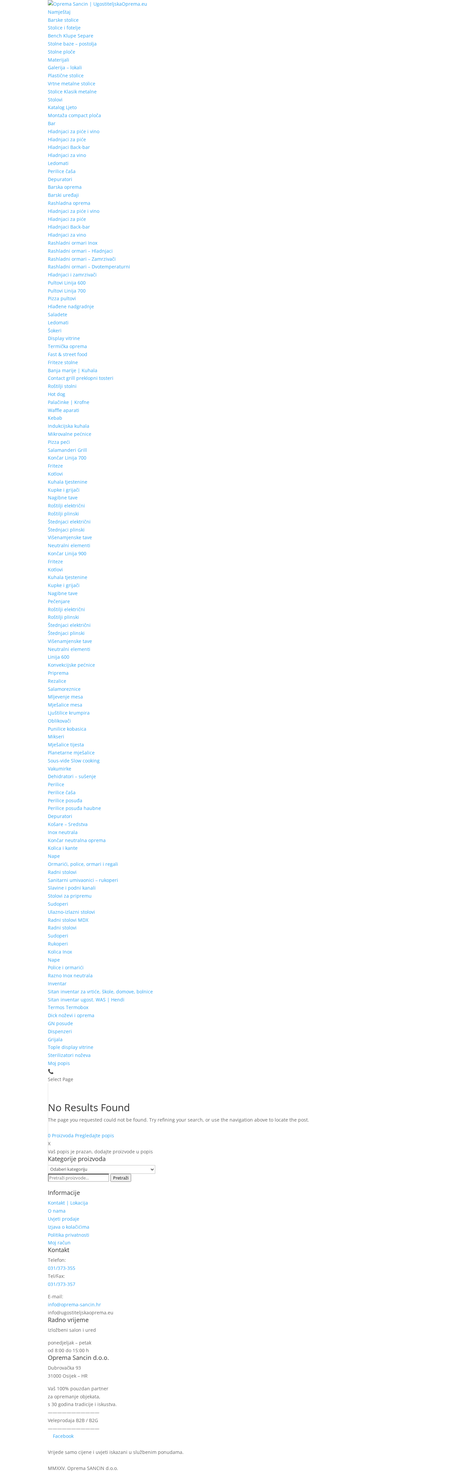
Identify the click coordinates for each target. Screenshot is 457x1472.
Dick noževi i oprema (71, 1015)
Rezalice (57, 681)
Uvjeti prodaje (63, 1219)
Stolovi (55, 99)
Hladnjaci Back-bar (69, 147)
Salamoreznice (64, 689)
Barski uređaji (63, 195)
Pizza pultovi (62, 298)
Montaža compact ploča (74, 115)
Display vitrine (64, 338)
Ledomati (58, 163)
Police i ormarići (66, 967)
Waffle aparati (63, 410)
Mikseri (56, 736)
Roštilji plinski (63, 513)
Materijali (58, 60)
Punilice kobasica (67, 729)
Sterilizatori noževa (69, 1055)
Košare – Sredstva (68, 824)
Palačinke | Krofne (68, 402)
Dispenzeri (60, 1031)
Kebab (55, 418)
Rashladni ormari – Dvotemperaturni (89, 266)
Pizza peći (59, 442)
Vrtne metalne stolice (71, 83)
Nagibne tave (63, 497)
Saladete (57, 314)
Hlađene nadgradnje (71, 306)
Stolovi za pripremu (70, 896)
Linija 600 (58, 657)
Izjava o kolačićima (68, 1227)
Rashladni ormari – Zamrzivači (82, 259)
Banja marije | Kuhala (72, 370)
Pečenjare (59, 601)
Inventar (57, 983)
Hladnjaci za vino (67, 155)
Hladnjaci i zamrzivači (72, 274)
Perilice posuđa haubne (74, 808)
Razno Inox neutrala (70, 975)
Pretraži (120, 1178)
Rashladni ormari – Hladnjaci (80, 251)
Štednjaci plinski (66, 529)
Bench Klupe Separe (70, 35)
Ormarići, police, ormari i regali (83, 864)
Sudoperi (58, 904)
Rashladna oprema (69, 203)
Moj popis (59, 1063)
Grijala (55, 1039)
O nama (57, 1211)
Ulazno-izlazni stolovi (71, 912)
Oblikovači (59, 721)
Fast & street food (67, 354)
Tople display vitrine (70, 1047)
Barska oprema (65, 187)
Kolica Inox (60, 952)
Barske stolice (63, 20)
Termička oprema (67, 346)
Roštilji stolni (62, 386)
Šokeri (55, 330)
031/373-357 (61, 1284)
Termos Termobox (68, 1007)
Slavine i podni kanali (72, 888)
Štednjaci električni (69, 521)
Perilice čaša (62, 171)
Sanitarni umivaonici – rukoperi (83, 880)
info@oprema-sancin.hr (74, 1304)
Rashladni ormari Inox (72, 243)
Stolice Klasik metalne (72, 91)
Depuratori (60, 179)
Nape (54, 856)
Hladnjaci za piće (67, 139)
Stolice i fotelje (64, 27)
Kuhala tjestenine (67, 482)
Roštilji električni (66, 505)
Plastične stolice (66, 75)
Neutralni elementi (69, 545)
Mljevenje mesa (65, 696)
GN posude (60, 1023)
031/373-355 (61, 1268)
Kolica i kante (63, 848)
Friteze (55, 466)
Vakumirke (59, 768)
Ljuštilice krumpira (69, 713)
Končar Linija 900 (67, 553)
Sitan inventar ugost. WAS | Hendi (86, 999)
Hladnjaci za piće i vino (73, 131)
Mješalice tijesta (66, 744)
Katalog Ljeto (62, 107)
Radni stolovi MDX (68, 920)
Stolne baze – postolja (72, 43)
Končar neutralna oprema (77, 840)
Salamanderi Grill (67, 450)
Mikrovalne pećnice (69, 434)
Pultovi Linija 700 (67, 291)
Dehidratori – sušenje (72, 776)
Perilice (56, 784)
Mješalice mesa (65, 705)
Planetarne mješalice (71, 752)
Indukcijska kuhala (68, 426)
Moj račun (59, 1242)
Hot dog (56, 394)
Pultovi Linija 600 (67, 282)
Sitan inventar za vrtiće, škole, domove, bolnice (100, 991)
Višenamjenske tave (70, 537)
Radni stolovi (62, 872)
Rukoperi (58, 944)
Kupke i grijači (64, 490)
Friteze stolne (63, 362)
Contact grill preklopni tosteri (80, 378)
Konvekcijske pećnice (71, 665)
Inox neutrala (63, 832)
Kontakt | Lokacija (68, 1203)
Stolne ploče (61, 52)
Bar (52, 123)
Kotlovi (55, 474)
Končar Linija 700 (67, 458)
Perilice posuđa (65, 800)
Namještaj (59, 12)
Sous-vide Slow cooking (74, 760)
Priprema (58, 673)
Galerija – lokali (65, 67)
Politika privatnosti (68, 1235)
